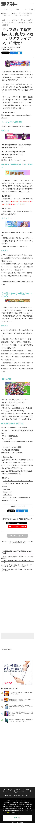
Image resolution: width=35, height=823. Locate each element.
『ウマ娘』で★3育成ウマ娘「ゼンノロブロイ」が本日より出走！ (17, 561)
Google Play (7, 492)
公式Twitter (7, 77)
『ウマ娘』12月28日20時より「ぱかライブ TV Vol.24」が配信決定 (17, 557)
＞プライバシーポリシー (17, 822)
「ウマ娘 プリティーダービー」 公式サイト (18, 480)
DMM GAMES (7, 494)
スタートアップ (17, 9)
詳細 (8, 812)
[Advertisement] (17, 589)
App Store (6, 489)
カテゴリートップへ (18, 536)
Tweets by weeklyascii (6, 649)
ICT (29, 9)
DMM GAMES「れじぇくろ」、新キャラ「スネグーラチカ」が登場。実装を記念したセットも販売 (16, 565)
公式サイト (29, 74)
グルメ (5, 9)
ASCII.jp (9, 795)
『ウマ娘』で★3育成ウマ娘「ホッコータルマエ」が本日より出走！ (16, 569)
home (5, 13)
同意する (17, 818)
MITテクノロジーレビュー (23, 795)
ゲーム (13, 13)
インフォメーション (17, 793)
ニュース (18, 789)
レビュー (10, 789)
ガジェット (26, 789)
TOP (4, 789)
